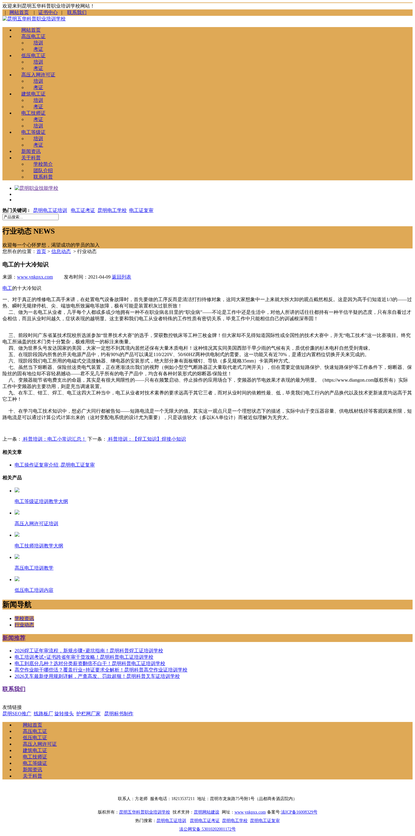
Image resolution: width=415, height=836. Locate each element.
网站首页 (19, 12)
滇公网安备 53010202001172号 (207, 829)
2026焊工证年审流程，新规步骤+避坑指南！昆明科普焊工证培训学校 (89, 650)
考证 (38, 49)
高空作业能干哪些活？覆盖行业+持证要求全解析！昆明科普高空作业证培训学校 (101, 669)
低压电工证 (33, 55)
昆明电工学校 (112, 210)
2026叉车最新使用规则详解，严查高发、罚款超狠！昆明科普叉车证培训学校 (97, 676)
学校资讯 (24, 618)
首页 (41, 251)
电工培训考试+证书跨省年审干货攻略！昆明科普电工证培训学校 (84, 657)
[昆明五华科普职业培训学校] (34, 18)
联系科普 (43, 176)
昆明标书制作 (118, 713)
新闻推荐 (14, 638)
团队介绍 (43, 170)
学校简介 (43, 164)
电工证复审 (141, 210)
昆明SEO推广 (16, 713)
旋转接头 (64, 713)
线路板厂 (43, 713)
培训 (38, 42)
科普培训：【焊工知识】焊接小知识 (146, 439)
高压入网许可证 (38, 74)
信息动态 (61, 251)
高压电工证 (33, 36)
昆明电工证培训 (50, 210)
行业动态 (24, 624)
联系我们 (77, 12)
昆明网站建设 (206, 812)
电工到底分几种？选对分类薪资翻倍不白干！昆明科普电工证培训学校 (90, 663)
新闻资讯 (31, 151)
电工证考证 (83, 210)
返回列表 (121, 276)
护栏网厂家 (88, 713)
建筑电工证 (33, 93)
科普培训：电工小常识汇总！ (54, 439)
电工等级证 (33, 132)
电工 (7, 288)
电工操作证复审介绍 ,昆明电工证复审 (55, 464)
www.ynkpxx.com (35, 276)
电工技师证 (33, 113)
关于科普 (31, 157)
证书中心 (48, 12)
